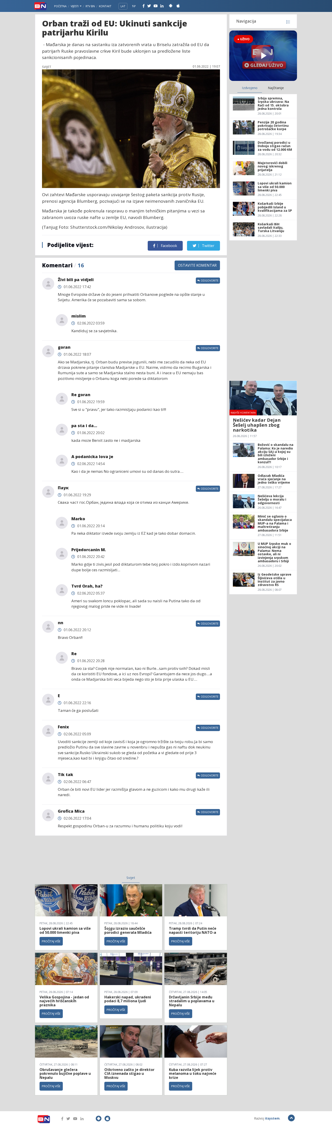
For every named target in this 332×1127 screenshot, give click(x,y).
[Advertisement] (94, 858)
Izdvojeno (249, 87)
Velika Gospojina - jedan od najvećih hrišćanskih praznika (64, 1001)
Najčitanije (276, 87)
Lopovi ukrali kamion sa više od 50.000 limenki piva (65, 930)
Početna (60, 6)
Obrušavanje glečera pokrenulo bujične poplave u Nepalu (65, 1073)
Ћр (134, 6)
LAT (123, 6)
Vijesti (75, 6)
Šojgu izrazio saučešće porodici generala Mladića (128, 930)
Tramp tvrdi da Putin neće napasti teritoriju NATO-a (192, 930)
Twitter (207, 245)
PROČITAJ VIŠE (51, 941)
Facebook (168, 245)
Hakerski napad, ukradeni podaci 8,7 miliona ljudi (127, 999)
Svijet (130, 877)
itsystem (272, 1118)
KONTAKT (105, 6)
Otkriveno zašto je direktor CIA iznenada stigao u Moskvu (129, 1073)
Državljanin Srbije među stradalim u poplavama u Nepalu (191, 1001)
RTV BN (90, 6)
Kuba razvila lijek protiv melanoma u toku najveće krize (192, 1073)
